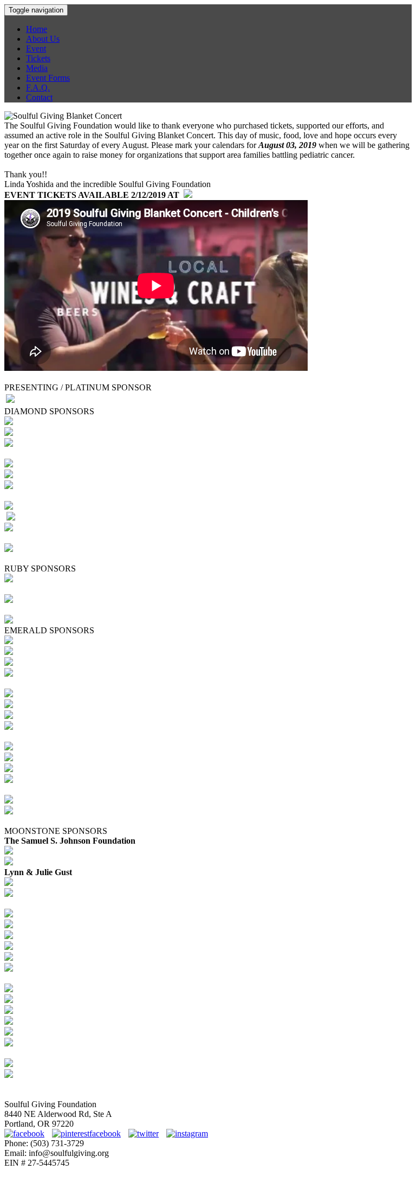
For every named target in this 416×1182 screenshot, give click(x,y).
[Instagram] (187, 1133)
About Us (43, 38)
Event (36, 48)
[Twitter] (146, 1133)
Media (37, 68)
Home (36, 29)
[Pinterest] (89, 1133)
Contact (39, 97)
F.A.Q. (38, 87)
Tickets (38, 58)
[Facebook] (27, 1133)
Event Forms (48, 77)
